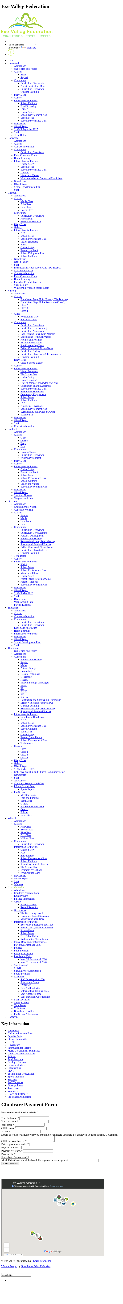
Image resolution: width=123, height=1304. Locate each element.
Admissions (20, 66)
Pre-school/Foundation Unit (28, 282)
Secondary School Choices (34, 864)
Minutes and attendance (32, 919)
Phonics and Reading (31, 339)
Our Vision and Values (25, 68)
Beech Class (26, 210)
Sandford (12, 429)
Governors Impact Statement (34, 916)
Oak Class (25, 207)
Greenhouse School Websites (35, 1266)
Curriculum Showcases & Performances (40, 354)
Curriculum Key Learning (33, 328)
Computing (26, 671)
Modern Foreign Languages (34, 682)
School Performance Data (33, 120)
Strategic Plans (21, 1002)
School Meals (27, 117)
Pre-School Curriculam (32, 806)
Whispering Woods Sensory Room (31, 287)
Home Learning (22, 158)
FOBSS (24, 109)
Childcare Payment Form (26, 893)
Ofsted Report (21, 126)
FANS (23, 403)
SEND (17, 968)
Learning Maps (28, 452)
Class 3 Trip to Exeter (31, 362)
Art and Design (28, 668)
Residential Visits (23, 956)
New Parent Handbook (32, 391)
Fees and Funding (29, 797)
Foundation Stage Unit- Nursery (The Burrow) (44, 299)
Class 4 (24, 310)
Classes (18, 71)
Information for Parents (25, 100)
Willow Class (27, 838)
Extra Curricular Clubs (25, 155)
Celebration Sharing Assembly (35, 385)
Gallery (18, 97)
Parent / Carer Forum (31, 737)
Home (11, 60)
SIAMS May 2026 (23, 593)
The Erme (13, 607)
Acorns (24, 515)
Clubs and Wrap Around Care (29, 783)
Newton (12, 290)
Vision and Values (29, 175)
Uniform (24, 172)
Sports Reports (27, 789)
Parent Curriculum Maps (32, 86)
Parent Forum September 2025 (35, 578)
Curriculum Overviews (32, 89)
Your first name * (10, 1118)
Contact (24, 809)
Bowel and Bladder (24, 1011)
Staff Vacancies (22, 999)
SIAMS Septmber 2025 (26, 129)
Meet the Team (28, 795)
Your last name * (9, 1121)
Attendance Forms (29, 982)
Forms (23, 244)
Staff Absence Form (30, 993)
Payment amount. (11, 1147)
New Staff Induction (30, 988)
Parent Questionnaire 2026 (27, 944)
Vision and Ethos (29, 573)
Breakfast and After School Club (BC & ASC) (37, 267)
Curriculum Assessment (32, 331)
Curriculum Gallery (30, 351)
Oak (22, 524)
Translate (31, 47)
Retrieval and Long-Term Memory (37, 334)
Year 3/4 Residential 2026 (33, 959)
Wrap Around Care (23, 498)
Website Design (9, 1266)
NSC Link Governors (31, 406)
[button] (11, 54)
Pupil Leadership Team (32, 345)
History (24, 679)
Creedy (24, 440)
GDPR (17, 901)
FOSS (23, 564)
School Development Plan (33, 115)
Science (24, 697)
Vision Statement (29, 241)
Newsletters (20, 123)
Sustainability (21, 285)
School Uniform (28, 103)
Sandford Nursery (23, 495)
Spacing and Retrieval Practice (35, 336)
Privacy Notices (28, 904)
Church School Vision (25, 506)
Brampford (13, 63)
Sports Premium (22, 973)
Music (23, 685)
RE (22, 694)
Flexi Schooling (28, 106)
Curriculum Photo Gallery (33, 550)
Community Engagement (33, 394)
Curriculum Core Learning (33, 532)
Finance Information (24, 898)
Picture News (27, 930)
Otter (23, 437)
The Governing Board (31, 913)
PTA (22, 233)
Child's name (8, 1128)
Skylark (24, 77)
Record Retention (29, 907)
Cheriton (12, 192)
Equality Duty (21, 895)
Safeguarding (27, 855)
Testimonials (26, 414)
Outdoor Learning (29, 91)
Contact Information (24, 146)
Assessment (26, 218)
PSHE (23, 691)
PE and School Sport (31, 342)
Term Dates (20, 135)
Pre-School (19, 792)
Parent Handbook (29, 250)
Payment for (8, 1154)
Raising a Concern (23, 953)
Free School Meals (29, 936)
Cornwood (13, 138)
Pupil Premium (21, 950)
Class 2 (24, 305)
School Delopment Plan (32, 253)
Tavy (23, 443)
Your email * (7, 1124)
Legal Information (42, 1260)
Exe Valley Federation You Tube (36, 924)
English (24, 662)
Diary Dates (20, 94)
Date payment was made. (15, 1144)
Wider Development (30, 221)
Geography (26, 676)
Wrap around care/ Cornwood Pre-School (41, 178)
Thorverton (13, 648)
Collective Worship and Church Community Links (39, 772)
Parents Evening (22, 604)
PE (22, 688)
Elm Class (25, 832)
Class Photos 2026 (23, 270)
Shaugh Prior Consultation (27, 970)
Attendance (20, 890)
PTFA (23, 720)
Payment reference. (12, 1151)
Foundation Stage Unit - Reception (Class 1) (42, 302)
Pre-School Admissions (26, 1014)
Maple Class (26, 201)
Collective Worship (23, 509)
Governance (20, 910)
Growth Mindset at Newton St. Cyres (39, 383)
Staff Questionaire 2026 (32, 979)
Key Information (16, 887)
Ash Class (25, 204)
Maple (23, 518)
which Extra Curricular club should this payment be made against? (34, 1160)
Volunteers (19, 1008)
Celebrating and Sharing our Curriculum (40, 700)
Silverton (12, 501)
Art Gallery (20, 780)
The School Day (28, 374)
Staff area (19, 976)
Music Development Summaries (30, 942)
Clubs (17, 313)
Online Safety (27, 112)
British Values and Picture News (36, 348)
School (5, 1131)
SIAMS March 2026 (24, 769)
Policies (24, 812)
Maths (23, 665)
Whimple (12, 818)
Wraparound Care (29, 316)
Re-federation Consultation (34, 939)
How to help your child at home (36, 927)
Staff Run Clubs (28, 319)
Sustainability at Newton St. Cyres (37, 411)
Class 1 (24, 748)
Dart (22, 446)
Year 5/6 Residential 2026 (33, 962)
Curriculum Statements (32, 83)
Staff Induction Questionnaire (35, 996)
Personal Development (31, 535)
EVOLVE (25, 985)
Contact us (13, 1017)
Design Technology (30, 674)
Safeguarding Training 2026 (34, 991)
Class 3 (24, 308)
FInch (23, 74)
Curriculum (20, 80)
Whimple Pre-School (31, 870)
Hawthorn (25, 521)
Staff (16, 132)
